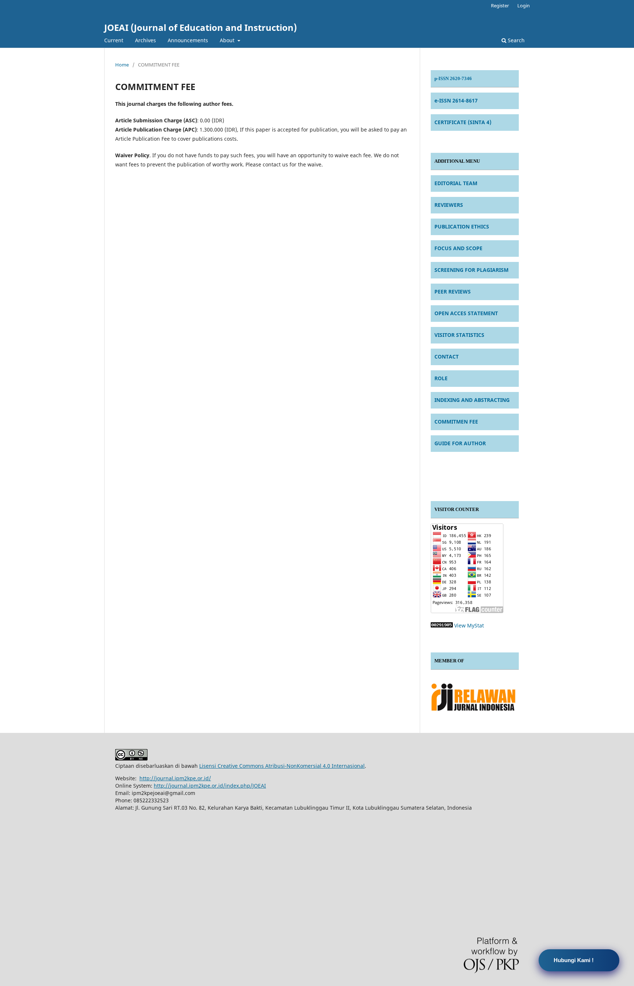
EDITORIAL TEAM (455, 183)
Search (515, 40)
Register (500, 5)
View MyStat (469, 625)
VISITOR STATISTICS (459, 334)
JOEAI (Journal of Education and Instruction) (200, 27)
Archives (145, 40)
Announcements (188, 40)
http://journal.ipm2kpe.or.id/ (175, 778)
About (228, 40)
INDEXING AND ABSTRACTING (472, 399)
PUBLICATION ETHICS (461, 226)
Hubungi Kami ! (574, 960)
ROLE (441, 378)
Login (523, 5)
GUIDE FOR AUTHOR (460, 443)
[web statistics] (442, 625)
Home (122, 64)
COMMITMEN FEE (456, 421)
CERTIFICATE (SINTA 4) (462, 122)
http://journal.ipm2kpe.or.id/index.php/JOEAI (210, 785)
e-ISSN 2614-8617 (456, 100)
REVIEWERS (448, 204)
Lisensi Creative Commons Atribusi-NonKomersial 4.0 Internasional (282, 765)
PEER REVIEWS (452, 291)
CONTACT (446, 356)
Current (113, 40)
